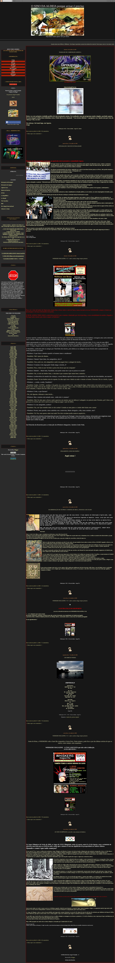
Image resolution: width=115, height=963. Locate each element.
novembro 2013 (13, 425)
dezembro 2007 (13, 371)
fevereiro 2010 (13, 405)
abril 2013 (13, 422)
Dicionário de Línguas (6, 185)
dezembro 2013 (13, 426)
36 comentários (45, 243)
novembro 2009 (13, 401)
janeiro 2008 (13, 372)
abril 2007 (13, 360)
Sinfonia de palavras (13, 241)
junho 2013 (13, 424)
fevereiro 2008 (13, 373)
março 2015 (13, 429)
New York (13, 65)
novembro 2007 (13, 369)
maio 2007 (13, 361)
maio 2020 (13, 432)
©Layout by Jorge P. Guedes (13, 94)
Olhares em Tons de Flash (13, 330)
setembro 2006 (13, 351)
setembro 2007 (13, 367)
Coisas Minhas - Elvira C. (13, 318)
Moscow (13, 62)
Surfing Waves (21, 175)
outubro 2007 (13, 368)
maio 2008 (13, 377)
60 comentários (45, 940)
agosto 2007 (13, 365)
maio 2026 (13, 436)
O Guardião (13, 326)
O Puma (13, 329)
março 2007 (13, 359)
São (13, 334)
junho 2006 (13, 347)
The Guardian (4, 201)
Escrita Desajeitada (13, 321)
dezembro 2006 (13, 355)
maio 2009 (13, 393)
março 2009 (13, 390)
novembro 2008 (13, 385)
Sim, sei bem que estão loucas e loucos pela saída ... (13, 227)
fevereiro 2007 (13, 357)
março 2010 (13, 406)
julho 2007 (13, 364)
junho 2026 (13, 437)
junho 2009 (13, 394)
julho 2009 (13, 396)
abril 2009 (13, 392)
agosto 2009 (13, 397)
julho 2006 (13, 348)
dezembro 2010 (13, 409)
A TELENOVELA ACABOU (13, 231)
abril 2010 (13, 408)
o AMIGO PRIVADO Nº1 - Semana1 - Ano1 (13, 233)
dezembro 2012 (13, 417)
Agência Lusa (4, 187)
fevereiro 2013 (13, 420)
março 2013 (13, 421)
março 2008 (13, 374)
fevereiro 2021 (13, 434)
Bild (2, 203)
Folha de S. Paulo (5, 209)
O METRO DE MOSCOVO (13, 239)
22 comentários (45, 494)
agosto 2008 (13, 381)
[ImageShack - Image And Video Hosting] (70, 604)
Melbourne (13, 74)
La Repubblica (4, 195)
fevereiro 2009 (13, 389)
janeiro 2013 (13, 418)
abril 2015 (13, 430)
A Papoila (13, 316)
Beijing (13, 71)
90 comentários (45, 131)
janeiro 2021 (13, 433)
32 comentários (45, 586)
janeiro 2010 (13, 404)
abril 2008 (13, 376)
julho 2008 (13, 380)
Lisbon (13, 60)
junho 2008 (13, 378)
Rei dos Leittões (13, 333)
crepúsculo (68, 717)
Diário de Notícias (5, 190)
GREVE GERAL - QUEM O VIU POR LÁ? (13, 225)
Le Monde (3, 198)
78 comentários (45, 817)
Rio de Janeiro (13, 68)
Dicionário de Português (7, 182)
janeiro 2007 (13, 356)
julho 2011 (13, 416)
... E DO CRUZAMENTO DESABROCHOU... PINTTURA (13, 229)
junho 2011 (13, 414)
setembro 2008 (13, 382)
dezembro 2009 (13, 402)
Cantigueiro (13, 317)
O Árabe (13, 325)
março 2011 (13, 412)
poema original (75, 717)
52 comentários (45, 436)
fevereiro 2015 (13, 428)
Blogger (16, 450)
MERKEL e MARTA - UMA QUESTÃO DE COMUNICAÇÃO (13, 235)
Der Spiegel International (7, 206)
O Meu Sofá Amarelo (13, 327)
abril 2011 (13, 413)
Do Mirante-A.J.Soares (13, 320)
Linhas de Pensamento (13, 324)
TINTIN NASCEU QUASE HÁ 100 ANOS (13, 242)
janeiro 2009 (13, 388)
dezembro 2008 (13, 386)
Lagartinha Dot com (13, 322)
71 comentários (45, 642)
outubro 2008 (13, 384)
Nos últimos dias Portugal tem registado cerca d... (13, 237)
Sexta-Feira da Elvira (13, 335)
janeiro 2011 (13, 410)
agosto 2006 (13, 349)
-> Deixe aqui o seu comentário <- (34, 133)
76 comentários (45, 721)
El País (3, 193)
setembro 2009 (13, 398)
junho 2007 (13, 363)
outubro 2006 (13, 352)
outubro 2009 (13, 400)
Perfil (13, 97)
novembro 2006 (13, 353)
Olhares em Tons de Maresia (13, 331)
